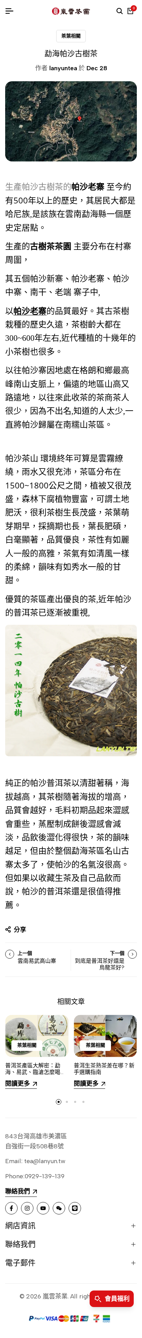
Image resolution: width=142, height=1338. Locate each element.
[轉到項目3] (75, 1102)
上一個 (25, 953)
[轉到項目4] (83, 1102)
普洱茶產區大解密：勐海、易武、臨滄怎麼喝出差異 (35, 1072)
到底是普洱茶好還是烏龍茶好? (99, 964)
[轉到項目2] (67, 1102)
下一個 (117, 953)
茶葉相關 (71, 36)
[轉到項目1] (58, 1102)
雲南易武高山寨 (37, 961)
